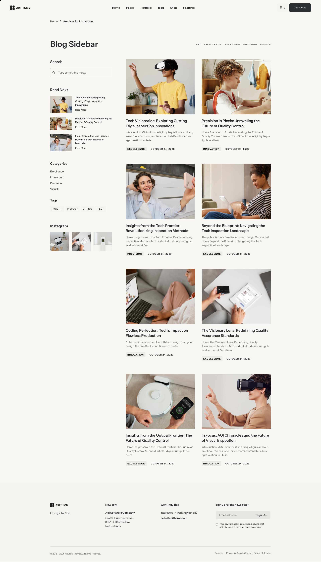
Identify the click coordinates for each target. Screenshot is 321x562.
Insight (57, 208)
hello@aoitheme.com (173, 518)
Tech (100, 208)
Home (116, 7)
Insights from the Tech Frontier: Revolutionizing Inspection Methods (92, 139)
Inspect (72, 208)
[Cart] (282, 8)
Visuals (54, 189)
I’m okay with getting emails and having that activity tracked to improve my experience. (242, 525)
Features (189, 7)
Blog (161, 7)
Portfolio (146, 7)
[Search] (53, 72)
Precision (56, 183)
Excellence (57, 171)
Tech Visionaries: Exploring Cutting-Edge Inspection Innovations (90, 101)
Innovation (56, 177)
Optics (87, 208)
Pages (130, 7)
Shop (173, 7)
